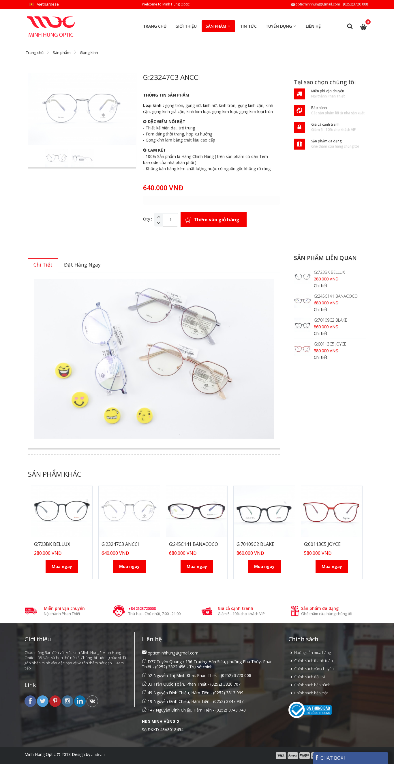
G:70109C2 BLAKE (330, 320)
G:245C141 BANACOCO (336, 296)
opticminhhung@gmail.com (317, 4)
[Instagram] (68, 700)
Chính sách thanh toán (313, 660)
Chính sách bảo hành (312, 684)
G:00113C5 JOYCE (330, 344)
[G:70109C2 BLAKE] (302, 325)
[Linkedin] (80, 700)
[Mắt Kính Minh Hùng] (51, 18)
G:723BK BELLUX (329, 272)
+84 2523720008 (142, 608)
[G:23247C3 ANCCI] (129, 511)
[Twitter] (43, 700)
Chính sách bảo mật (311, 692)
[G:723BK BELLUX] (302, 277)
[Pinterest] (55, 700)
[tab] (43, 265)
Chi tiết (320, 285)
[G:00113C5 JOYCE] (302, 349)
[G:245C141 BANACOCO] (302, 301)
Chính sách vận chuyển (314, 668)
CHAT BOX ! (332, 758)
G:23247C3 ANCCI (120, 544)
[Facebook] (31, 700)
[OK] (92, 700)
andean (98, 754)
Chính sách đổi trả (309, 676)
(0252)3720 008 (355, 4)
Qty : (147, 219)
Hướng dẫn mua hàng (312, 652)
